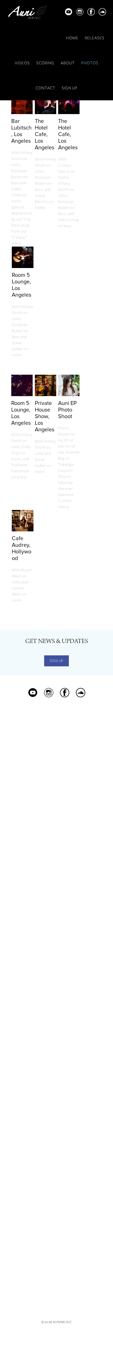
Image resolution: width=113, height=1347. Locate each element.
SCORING (45, 63)
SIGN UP (69, 88)
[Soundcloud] (102, 14)
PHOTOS (89, 63)
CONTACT (45, 88)
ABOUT (68, 63)
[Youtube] (68, 14)
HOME (72, 38)
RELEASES (94, 38)
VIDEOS (22, 63)
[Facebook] (91, 14)
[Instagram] (80, 14)
